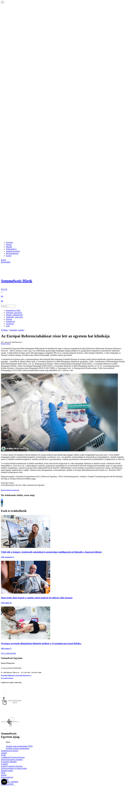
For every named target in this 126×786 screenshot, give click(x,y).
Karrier (8, 256)
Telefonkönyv (11, 249)
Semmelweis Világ (13, 310)
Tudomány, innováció (14, 317)
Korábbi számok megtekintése (17, 748)
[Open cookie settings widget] (4, 782)
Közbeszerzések (7, 784)
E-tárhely (4, 764)
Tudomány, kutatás (16, 330)
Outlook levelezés (13, 251)
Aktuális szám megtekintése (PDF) (19, 746)
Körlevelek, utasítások (9, 782)
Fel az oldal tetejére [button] (8, 653)
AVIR (3, 755)
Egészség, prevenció (14, 313)
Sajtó (8, 326)
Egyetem (9, 242)
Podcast (9, 319)
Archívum (10, 324)
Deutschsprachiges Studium (12, 759)
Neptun (9, 245)
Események (10, 321)
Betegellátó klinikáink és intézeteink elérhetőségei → (16, 675)
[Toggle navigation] (2, 292)
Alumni (4, 753)
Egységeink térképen (7, 678)
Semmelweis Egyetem (9, 751)
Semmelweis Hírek (16, 281)
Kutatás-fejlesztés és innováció (10, 490)
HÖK (3, 773)
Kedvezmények (7, 777)
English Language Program (11, 766)
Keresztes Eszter (6, 343)
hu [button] (2, 287)
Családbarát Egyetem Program (13, 757)
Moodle (9, 247)
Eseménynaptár (7, 771)
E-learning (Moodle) (9, 762)
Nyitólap (4, 330)
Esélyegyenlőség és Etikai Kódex (14, 768)
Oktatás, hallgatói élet (14, 315)
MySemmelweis (12, 253)
